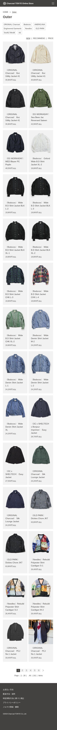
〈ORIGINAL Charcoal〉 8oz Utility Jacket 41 (12, 73)
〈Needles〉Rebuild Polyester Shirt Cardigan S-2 (14, 607)
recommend (39, 38)
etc (20, 33)
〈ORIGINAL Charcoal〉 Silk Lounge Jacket (38, 474)
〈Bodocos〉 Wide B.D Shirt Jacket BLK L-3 (40, 205)
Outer (14, 12)
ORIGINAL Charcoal (12, 24)
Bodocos (27, 24)
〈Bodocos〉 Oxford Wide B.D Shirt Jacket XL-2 (40, 161)
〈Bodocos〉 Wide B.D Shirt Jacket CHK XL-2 (14, 338)
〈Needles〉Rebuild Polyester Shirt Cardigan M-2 (40, 607)
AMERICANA (39, 24)
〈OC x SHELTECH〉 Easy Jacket (14, 474)
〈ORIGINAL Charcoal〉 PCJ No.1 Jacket (12, 651)
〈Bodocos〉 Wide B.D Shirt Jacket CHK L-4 (39, 294)
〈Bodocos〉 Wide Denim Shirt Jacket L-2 (39, 382)
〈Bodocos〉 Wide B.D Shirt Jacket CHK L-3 (14, 294)
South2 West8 (9, 33)
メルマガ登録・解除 (11, 707)
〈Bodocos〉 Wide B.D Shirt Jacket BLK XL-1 (15, 250)
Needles (28, 29)
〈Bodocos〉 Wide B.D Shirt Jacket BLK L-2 (15, 205)
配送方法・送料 (9, 694)
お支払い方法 (8, 690)
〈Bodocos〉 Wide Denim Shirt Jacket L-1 (14, 382)
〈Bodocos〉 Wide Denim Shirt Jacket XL (14, 427)
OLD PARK (40, 29)
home (5, 12)
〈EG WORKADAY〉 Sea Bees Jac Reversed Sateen (40, 117)
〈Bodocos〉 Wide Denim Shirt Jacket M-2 (39, 338)
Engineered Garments (12, 29)
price (50, 38)
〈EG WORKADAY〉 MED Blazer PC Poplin (15, 161)
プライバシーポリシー (11, 703)
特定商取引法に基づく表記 (13, 698)
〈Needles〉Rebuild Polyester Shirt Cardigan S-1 (40, 562)
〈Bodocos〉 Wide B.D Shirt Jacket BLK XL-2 (40, 250)
